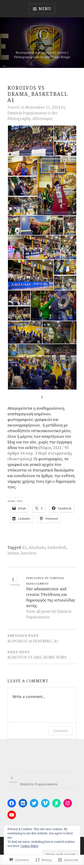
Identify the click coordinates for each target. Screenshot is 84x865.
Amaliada (37, 547)
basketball (56, 547)
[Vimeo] (45, 803)
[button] (30, 140)
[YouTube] (11, 815)
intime (13, 553)
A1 (24, 547)
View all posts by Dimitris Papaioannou (48, 614)
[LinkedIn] (23, 803)
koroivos (28, 553)
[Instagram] (67, 803)
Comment (60, 731)
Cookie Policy (29, 846)
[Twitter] (34, 803)
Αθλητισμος (42, 118)
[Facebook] (11, 803)
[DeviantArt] (56, 803)
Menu (45, 8)
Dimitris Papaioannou (26, 112)
